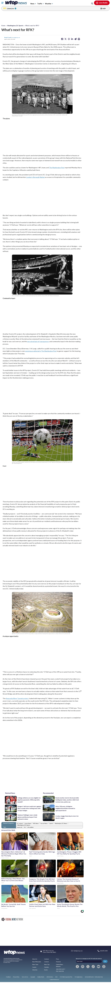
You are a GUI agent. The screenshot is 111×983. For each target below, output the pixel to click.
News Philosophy (36, 961)
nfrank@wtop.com (16, 37)
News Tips (47, 964)
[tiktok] (93, 966)
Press (57, 959)
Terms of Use (25, 977)
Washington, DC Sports (23, 825)
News (32, 4)
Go (105, 961)
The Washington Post (57, 168)
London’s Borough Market (35, 177)
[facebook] (77, 966)
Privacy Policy (16, 977)
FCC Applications (79, 977)
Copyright (32, 977)
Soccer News (44, 823)
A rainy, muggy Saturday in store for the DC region (67, 817)
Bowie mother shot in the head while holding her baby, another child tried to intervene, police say (67, 800)
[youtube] (98, 966)
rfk (25, 827)
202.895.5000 (104, 951)
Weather (48, 4)
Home (3, 25)
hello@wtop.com (78, 951)
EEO (56, 977)
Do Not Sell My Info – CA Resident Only (94, 977)
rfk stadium (30, 827)
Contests (46, 959)
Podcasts (58, 961)
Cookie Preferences (54, 979)
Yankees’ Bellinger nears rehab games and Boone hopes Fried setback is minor (27, 817)
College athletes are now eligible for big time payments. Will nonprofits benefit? (29, 800)
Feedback (8, 977)
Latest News (27, 823)
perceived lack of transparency (38, 341)
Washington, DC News (61, 823)
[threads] (103, 966)
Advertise (34, 970)
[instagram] (82, 966)
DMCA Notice (50, 977)
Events (46, 970)
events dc (19, 827)
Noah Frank (7, 37)
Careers (34, 967)
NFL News (36, 823)
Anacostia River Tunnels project (17, 698)
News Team (35, 964)
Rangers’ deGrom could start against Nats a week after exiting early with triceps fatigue (29, 808)
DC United (20, 823)
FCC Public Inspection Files (66, 977)
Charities (46, 967)
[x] (87, 966)
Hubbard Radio (40, 977)
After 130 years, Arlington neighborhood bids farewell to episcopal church (65, 808)
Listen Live (10, 8)
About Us (34, 959)
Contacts (46, 961)
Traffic (39, 4)
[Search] (92, 4)
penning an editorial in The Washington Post (40, 351)
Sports (51, 823)
